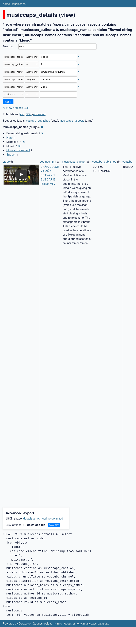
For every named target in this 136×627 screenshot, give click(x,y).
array (36, 518)
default (27, 518)
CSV (29, 114)
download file (35, 525)
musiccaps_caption (74, 161)
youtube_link (48, 161)
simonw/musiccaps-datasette (91, 623)
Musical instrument (18, 150)
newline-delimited (52, 518)
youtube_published (38, 120)
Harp (9, 137)
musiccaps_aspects (72, 120)
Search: (8, 46)
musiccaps (19, 4)
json (21, 114)
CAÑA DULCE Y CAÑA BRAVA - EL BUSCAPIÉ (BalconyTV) (50, 175)
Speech (11, 154)
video (6, 161)
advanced (39, 114)
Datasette (25, 623)
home (6, 4)
